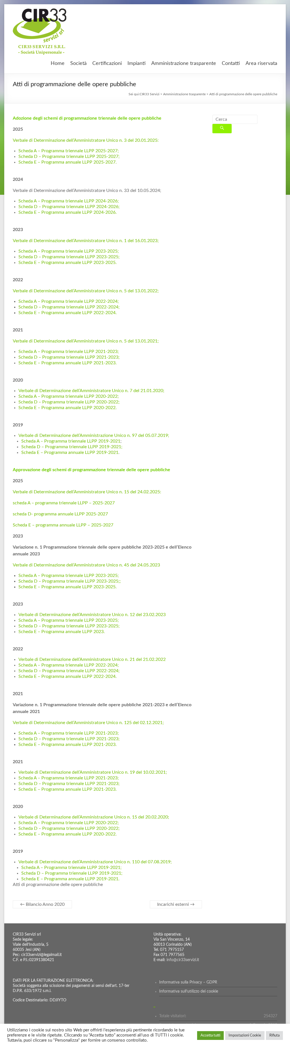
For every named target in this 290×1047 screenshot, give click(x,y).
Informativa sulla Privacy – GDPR (188, 982)
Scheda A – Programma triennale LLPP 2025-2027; (68, 151)
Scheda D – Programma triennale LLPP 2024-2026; (69, 206)
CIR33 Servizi (149, 94)
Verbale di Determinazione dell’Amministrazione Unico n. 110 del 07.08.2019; (95, 862)
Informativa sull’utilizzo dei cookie (188, 991)
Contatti (231, 63)
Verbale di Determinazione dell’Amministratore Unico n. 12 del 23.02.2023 (92, 614)
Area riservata (261, 63)
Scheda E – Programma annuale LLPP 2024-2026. (67, 212)
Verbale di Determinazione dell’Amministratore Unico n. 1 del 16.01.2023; (86, 240)
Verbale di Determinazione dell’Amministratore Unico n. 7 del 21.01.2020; (91, 390)
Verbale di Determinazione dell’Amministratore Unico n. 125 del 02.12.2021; (88, 722)
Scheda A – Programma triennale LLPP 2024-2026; (68, 201)
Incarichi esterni (176, 904)
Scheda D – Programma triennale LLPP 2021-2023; (69, 357)
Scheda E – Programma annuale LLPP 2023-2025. (67, 262)
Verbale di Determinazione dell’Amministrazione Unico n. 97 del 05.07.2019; (93, 435)
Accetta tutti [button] (210, 1035)
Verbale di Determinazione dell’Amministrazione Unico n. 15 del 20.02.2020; (93, 817)
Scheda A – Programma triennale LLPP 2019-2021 (70, 441)
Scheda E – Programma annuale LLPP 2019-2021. (70, 879)
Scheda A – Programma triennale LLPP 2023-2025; (68, 251)
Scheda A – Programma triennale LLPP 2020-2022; (68, 396)
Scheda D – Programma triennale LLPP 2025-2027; (69, 156)
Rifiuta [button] (274, 1035)
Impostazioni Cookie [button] (245, 1035)
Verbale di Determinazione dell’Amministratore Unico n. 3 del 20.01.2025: (86, 140)
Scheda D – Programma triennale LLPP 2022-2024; (69, 307)
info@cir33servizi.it (183, 960)
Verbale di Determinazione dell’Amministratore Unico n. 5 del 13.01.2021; (86, 341)
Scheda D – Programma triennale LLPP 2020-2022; (69, 402)
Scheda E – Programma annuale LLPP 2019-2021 (69, 452)
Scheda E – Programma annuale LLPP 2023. (61, 631)
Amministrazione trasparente (183, 63)
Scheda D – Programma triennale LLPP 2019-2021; (71, 447)
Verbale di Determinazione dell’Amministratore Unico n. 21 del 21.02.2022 (92, 659)
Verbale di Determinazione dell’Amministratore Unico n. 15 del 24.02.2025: (87, 492)
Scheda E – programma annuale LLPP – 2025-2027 (63, 525)
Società (78, 63)
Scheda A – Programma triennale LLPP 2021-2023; (68, 351)
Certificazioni (107, 63)
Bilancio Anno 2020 (42, 904)
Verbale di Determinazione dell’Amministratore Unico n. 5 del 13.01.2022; (86, 291)
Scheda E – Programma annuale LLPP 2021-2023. (67, 363)
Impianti (136, 63)
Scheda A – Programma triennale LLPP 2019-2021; (71, 867)
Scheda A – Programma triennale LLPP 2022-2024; (68, 301)
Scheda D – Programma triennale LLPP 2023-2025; (69, 257)
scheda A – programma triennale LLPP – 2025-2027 (64, 503)
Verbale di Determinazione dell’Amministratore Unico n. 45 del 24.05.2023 (86, 565)
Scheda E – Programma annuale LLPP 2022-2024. (67, 312)
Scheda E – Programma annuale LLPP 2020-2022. (67, 407)
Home (58, 63)
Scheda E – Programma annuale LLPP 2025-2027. (67, 162)
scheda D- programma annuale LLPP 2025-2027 (60, 514)
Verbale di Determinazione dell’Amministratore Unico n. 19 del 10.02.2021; (92, 772)
